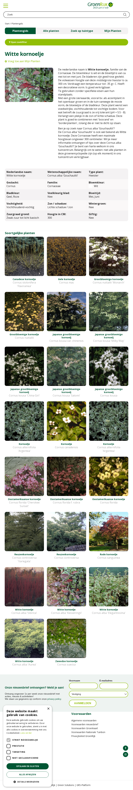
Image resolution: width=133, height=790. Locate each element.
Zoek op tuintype (82, 31)
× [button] (48, 709)
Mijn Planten (112, 31)
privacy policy (54, 699)
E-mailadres (105, 680)
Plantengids (20, 31)
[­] (125, 748)
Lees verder (26, 733)
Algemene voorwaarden (84, 720)
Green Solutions (66, 785)
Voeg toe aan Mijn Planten (24, 61)
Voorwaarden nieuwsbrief (84, 724)
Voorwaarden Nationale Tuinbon (88, 732)
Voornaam (74, 680)
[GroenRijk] (101, 5)
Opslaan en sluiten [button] (27, 766)
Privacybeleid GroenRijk (83, 736)
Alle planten (51, 31)
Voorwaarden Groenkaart (84, 728)
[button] (27, 782)
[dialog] (27, 746)
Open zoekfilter (18, 42)
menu (5, 5)
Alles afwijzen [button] (27, 774)
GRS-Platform (84, 785)
